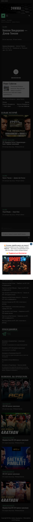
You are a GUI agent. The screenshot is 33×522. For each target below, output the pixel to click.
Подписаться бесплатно (18, 253)
